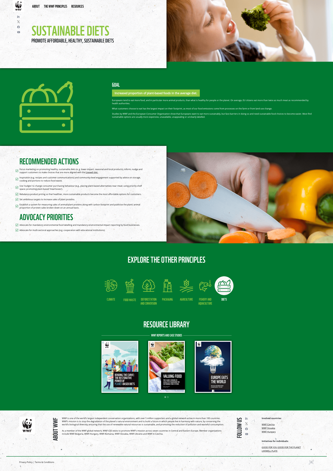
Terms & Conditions (44, 462)
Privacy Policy (26, 462)
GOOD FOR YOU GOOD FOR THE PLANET (281, 447)
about (36, 6)
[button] (165, 397)
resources (77, 6)
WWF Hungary (269, 431)
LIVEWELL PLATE (269, 451)
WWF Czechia (268, 424)
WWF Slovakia (268, 428)
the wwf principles (55, 6)
